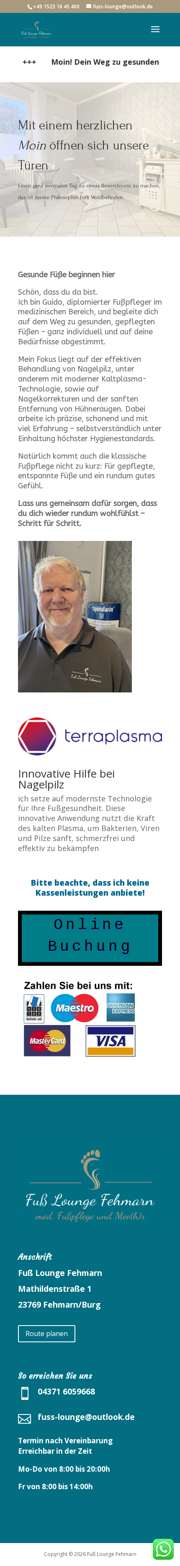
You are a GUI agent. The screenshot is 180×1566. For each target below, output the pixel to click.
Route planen (47, 1333)
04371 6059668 (66, 1391)
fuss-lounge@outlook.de (86, 1417)
